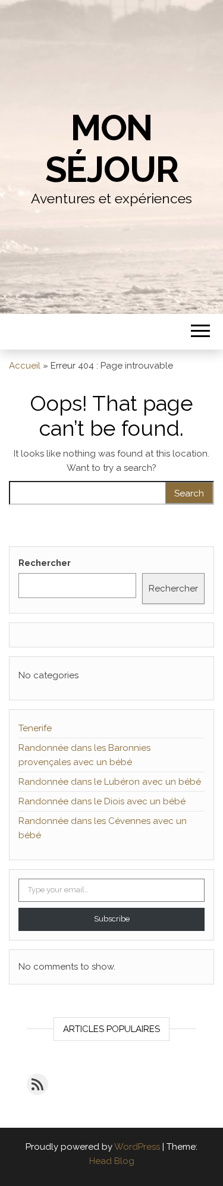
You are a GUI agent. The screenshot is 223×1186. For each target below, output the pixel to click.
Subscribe (112, 918)
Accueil (24, 365)
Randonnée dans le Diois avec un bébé (102, 801)
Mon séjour (111, 148)
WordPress (137, 1146)
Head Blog (111, 1161)
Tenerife (35, 728)
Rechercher (44, 563)
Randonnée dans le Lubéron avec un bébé (109, 781)
